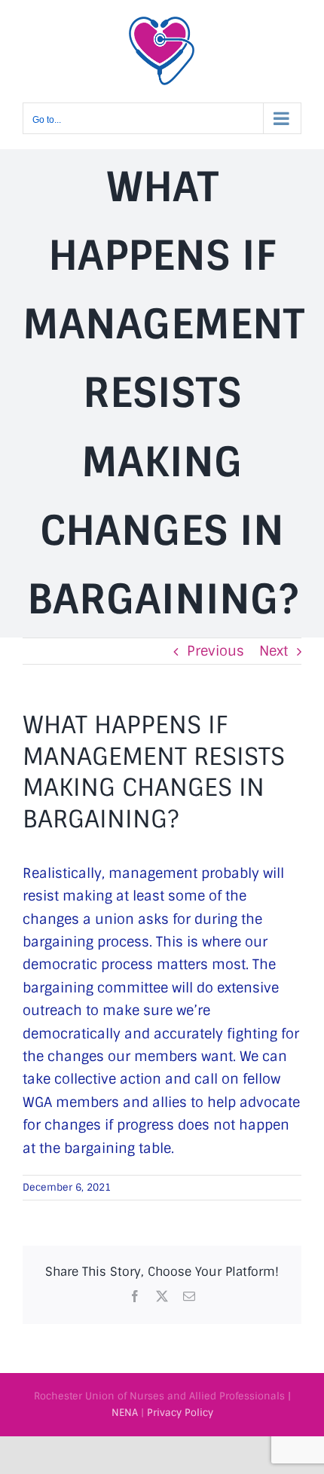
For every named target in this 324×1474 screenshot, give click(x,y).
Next (273, 651)
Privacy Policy (180, 1412)
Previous (215, 651)
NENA (125, 1412)
